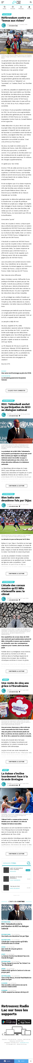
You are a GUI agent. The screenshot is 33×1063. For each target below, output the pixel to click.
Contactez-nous (24, 1042)
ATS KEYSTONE (13, 25)
